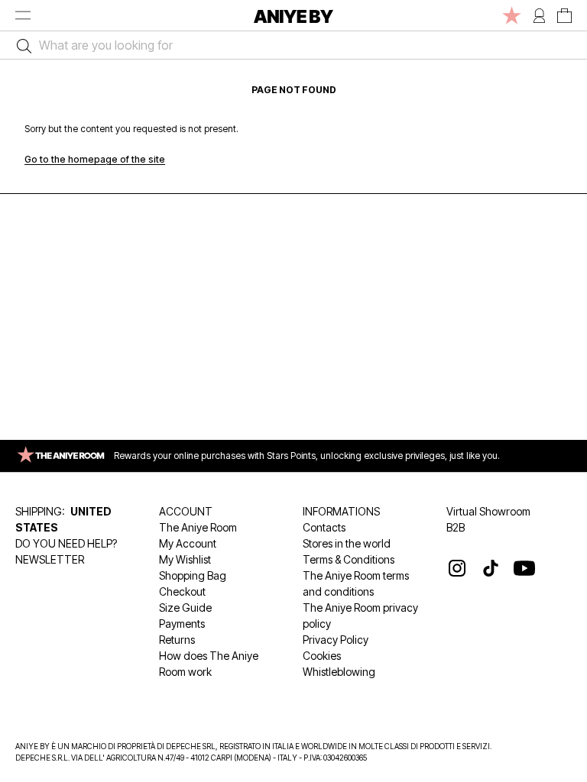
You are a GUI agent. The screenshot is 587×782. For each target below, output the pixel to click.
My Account (187, 543)
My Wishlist (185, 559)
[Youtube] (524, 568)
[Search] (20, 45)
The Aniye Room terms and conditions (356, 583)
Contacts (324, 527)
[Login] (539, 15)
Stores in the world (347, 543)
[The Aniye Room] (511, 15)
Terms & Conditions (348, 559)
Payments (182, 623)
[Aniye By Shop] (293, 15)
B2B (455, 527)
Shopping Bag (192, 575)
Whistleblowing (339, 671)
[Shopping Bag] (564, 15)
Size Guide (185, 607)
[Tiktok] (491, 568)
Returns (177, 639)
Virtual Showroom (488, 511)
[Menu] (23, 15)
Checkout (182, 591)
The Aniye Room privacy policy (360, 615)
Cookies (322, 655)
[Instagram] (457, 568)
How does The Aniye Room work (208, 663)
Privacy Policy (335, 639)
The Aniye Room (198, 527)
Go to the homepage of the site (94, 159)
